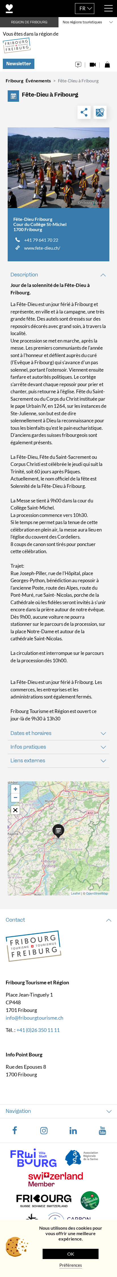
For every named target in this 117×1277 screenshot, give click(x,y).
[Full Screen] (15, 810)
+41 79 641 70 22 (41, 240)
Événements (38, 80)
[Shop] (107, 63)
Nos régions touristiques (82, 22)
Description (24, 275)
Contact (15, 920)
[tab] (58, 275)
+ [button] (15, 789)
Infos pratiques (28, 747)
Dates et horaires (31, 733)
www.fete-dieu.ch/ (42, 247)
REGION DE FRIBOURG (29, 22)
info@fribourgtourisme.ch (34, 1018)
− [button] (15, 797)
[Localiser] (99, 112)
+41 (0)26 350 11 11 (38, 1030)
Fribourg (14, 80)
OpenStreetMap (97, 893)
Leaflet (75, 893)
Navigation (18, 1111)
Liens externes (28, 760)
